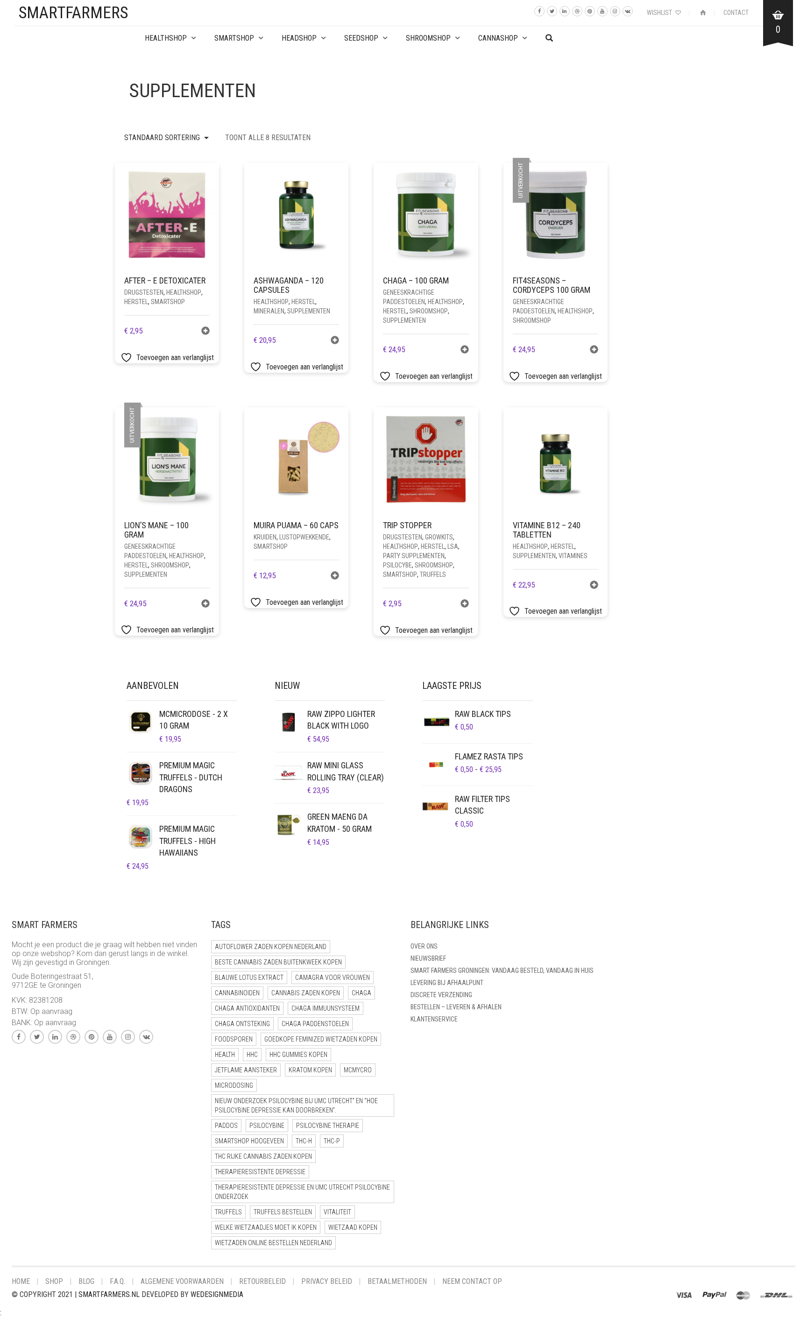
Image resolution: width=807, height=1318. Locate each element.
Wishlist (660, 12)
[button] (205, 332)
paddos (226, 1125)
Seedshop (361, 38)
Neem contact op (472, 1281)
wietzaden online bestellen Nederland (273, 1243)
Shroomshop (428, 38)
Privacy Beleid (326, 1281)
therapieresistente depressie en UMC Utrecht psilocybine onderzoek (302, 1191)
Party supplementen (414, 556)
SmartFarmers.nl (109, 1294)
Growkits (439, 537)
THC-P (332, 1141)
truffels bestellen (283, 1212)
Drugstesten (143, 292)
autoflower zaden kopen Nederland (270, 946)
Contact (736, 12)
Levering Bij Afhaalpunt (447, 982)
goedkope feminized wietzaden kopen (320, 1039)
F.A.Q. (117, 1281)
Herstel (136, 301)
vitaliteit (337, 1212)
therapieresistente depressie (260, 1172)
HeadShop (299, 38)
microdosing (234, 1085)
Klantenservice (434, 1019)
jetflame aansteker (246, 1070)
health (225, 1054)
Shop (54, 1281)
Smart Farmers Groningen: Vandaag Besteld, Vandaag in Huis (502, 970)
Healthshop (166, 38)
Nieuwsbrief (428, 958)
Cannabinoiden (237, 993)
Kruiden (265, 537)
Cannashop (498, 38)
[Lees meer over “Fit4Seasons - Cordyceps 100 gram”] (594, 350)
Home (21, 1281)
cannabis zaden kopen (305, 993)
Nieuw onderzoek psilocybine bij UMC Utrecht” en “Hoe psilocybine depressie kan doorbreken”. (296, 1105)
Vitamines (573, 556)
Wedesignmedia (217, 1294)
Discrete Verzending (441, 995)
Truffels (433, 574)
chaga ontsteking (242, 1023)
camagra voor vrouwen (332, 977)
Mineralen (269, 311)
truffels (228, 1212)
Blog (86, 1281)
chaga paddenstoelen (315, 1023)
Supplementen (308, 311)
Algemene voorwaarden (182, 1281)
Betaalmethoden (397, 1281)
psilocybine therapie (327, 1125)
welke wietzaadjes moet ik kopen (266, 1227)
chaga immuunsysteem (325, 1008)
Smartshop (234, 38)
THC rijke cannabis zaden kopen (263, 1156)
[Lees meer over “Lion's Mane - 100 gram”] (205, 604)
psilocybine (266, 1125)
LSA (452, 546)
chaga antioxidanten (247, 1008)
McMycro (358, 1070)
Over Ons (424, 946)
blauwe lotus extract (249, 977)
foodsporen (234, 1039)
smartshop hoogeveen (249, 1141)
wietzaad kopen (352, 1227)
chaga (361, 993)
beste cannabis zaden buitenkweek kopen (278, 962)
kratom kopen (310, 1070)
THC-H (304, 1141)
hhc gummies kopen (298, 1054)
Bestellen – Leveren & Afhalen (456, 1007)
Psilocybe (397, 565)
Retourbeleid (262, 1281)
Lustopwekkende (304, 537)
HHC (252, 1054)
